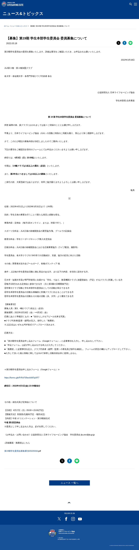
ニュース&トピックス (19, 26)
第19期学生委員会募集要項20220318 (21, 451)
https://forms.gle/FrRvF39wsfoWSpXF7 (21, 377)
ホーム (6, 26)
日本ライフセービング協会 (67, 531)
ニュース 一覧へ (69, 483)
